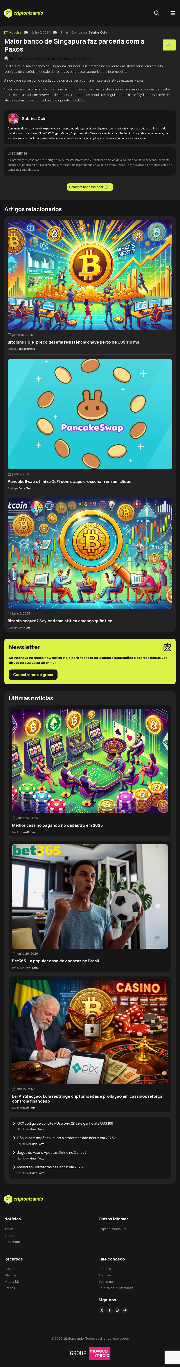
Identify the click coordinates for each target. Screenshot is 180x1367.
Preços (9, 1288)
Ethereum (12, 1241)
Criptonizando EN (112, 1229)
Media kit (11, 1281)
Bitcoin (9, 1235)
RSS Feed (11, 1268)
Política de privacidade (116, 1288)
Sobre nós (106, 1281)
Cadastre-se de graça (33, 674)
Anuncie (105, 1275)
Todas (9, 1229)
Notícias (15, 32)
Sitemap (10, 1275)
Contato (105, 1268)
